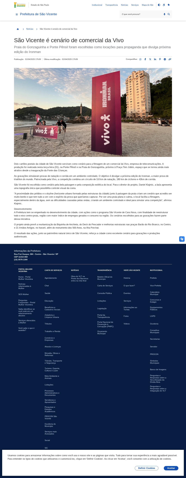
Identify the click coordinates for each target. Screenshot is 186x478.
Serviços (135, 5)
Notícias (124, 5)
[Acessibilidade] (164, 5)
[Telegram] (165, 59)
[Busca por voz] (164, 14)
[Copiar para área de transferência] (170, 59)
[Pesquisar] (169, 14)
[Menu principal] (16, 14)
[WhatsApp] (140, 59)
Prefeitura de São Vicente (38, 14)
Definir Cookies (146, 468)
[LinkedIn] (155, 59)
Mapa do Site (147, 5)
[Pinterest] (160, 59)
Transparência (111, 5)
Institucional (97, 5)
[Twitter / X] (150, 59)
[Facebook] (145, 59)
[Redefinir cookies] (169, 5)
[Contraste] (159, 5)
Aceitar (171, 468)
